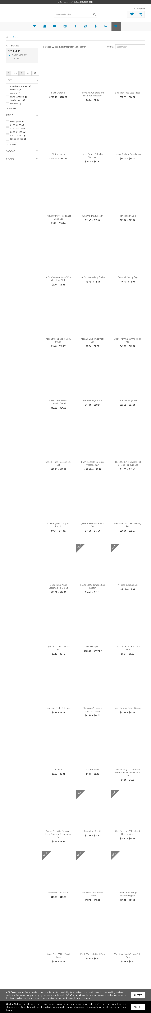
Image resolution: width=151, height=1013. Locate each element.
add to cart (60, 86)
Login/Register (139, 9)
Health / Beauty (18, 55)
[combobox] (130, 46)
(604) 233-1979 (86, 2)
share (71, 108)
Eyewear (15, 58)
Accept (138, 995)
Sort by (110, 47)
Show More (11, 109)
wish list (62, 108)
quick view (49, 108)
